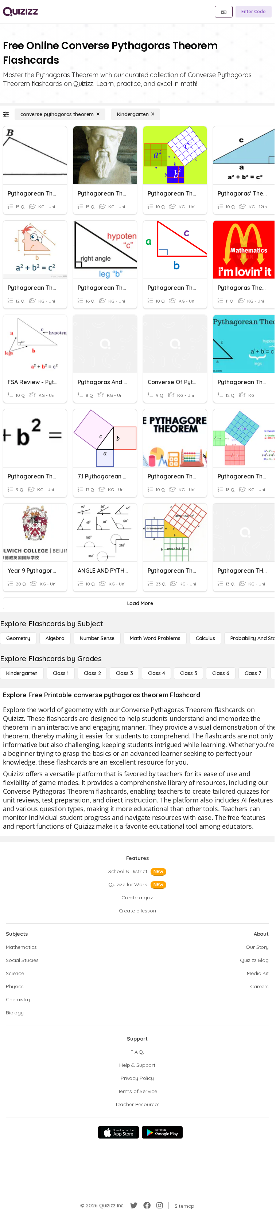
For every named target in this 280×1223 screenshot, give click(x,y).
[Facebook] (147, 1205)
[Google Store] (162, 1132)
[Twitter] (133, 1205)
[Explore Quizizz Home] (20, 11)
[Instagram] (159, 1205)
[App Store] (118, 1132)
